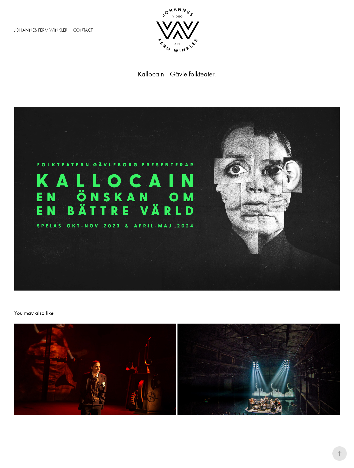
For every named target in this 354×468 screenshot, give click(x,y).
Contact (83, 30)
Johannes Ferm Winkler (40, 30)
